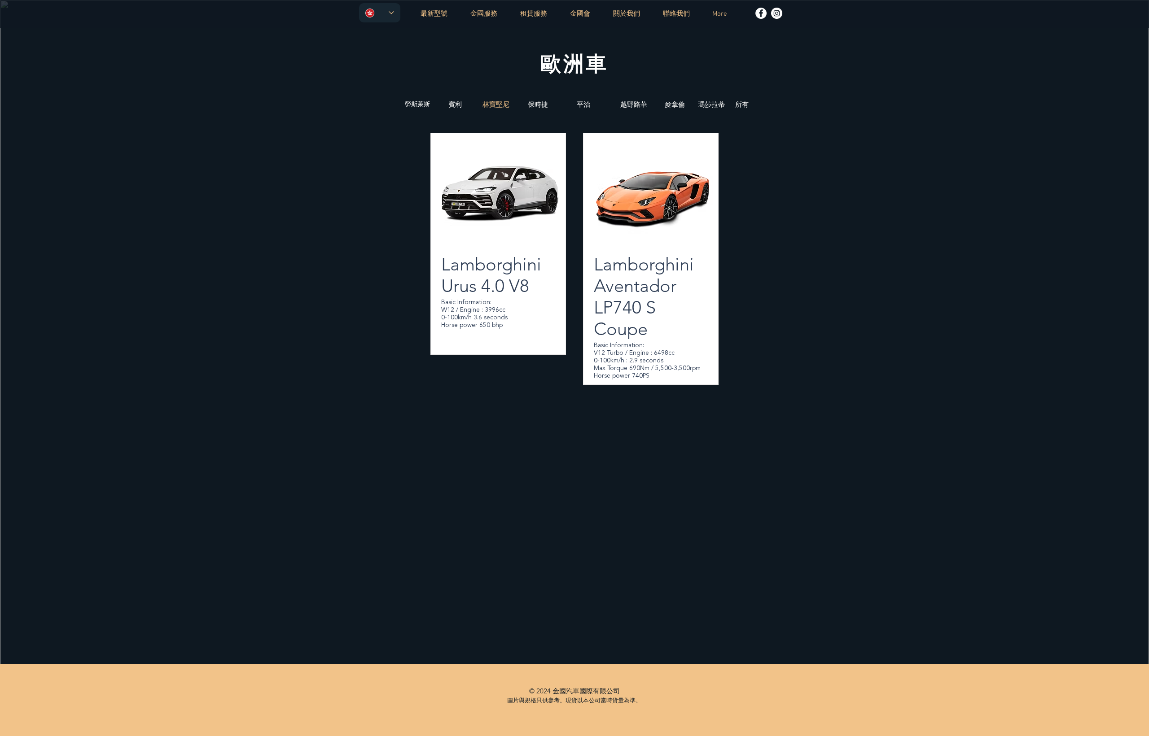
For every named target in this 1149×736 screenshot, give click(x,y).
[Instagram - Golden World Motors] (776, 13)
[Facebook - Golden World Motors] (761, 13)
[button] (711, 104)
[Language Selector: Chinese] (379, 12)
